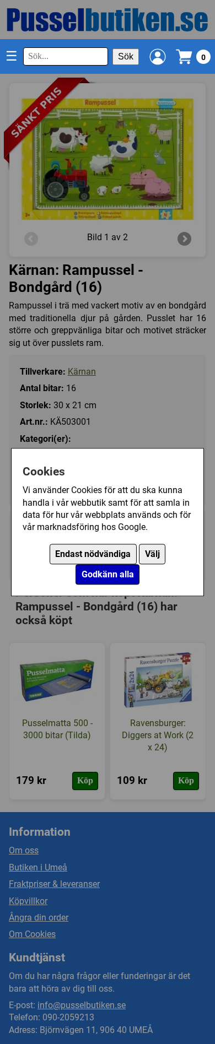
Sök (125, 56)
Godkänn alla (108, 574)
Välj (152, 554)
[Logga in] (157, 57)
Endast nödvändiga (93, 554)
